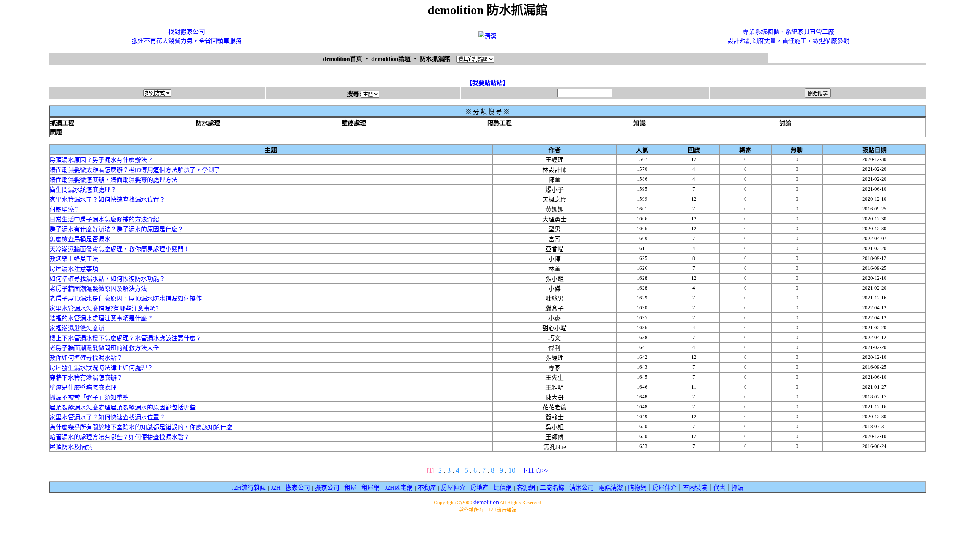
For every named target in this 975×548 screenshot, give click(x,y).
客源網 (526, 487)
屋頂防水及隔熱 (71, 447)
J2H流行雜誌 (249, 487)
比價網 (503, 487)
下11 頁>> (535, 470)
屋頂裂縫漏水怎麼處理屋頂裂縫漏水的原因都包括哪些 (123, 407)
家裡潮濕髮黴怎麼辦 (77, 328)
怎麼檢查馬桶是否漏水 (80, 239)
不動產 (427, 487)
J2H (276, 487)
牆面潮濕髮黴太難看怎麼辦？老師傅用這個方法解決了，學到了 (135, 170)
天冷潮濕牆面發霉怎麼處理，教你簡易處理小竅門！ (120, 249)
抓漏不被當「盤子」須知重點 (89, 397)
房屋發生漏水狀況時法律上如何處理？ (101, 368)
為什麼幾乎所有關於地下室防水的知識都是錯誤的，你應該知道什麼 (141, 427)
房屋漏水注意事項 (74, 269)
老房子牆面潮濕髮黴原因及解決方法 (98, 288)
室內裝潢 (695, 487)
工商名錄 (552, 487)
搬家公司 (298, 487)
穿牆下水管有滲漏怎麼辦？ (86, 377)
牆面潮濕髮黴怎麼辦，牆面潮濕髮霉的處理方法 (113, 180)
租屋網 (370, 487)
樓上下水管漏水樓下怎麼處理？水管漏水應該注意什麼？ (126, 338)
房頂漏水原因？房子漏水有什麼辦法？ (101, 160)
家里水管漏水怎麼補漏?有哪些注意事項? (104, 308)
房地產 (479, 487)
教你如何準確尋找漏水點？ (86, 358)
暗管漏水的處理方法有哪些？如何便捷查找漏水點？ (120, 437)
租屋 (350, 487)
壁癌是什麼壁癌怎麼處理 (83, 387)
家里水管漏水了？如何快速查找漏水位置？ (107, 199)
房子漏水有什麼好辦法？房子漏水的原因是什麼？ (117, 229)
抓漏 (738, 487)
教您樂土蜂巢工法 (74, 259)
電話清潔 (611, 487)
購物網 (637, 487)
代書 (719, 487)
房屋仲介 (453, 487)
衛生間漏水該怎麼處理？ (83, 189)
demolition (486, 502)
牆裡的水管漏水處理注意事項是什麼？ (101, 318)
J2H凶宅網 (399, 487)
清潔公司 (581, 487)
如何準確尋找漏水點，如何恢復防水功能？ (107, 279)
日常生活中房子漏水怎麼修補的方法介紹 (104, 219)
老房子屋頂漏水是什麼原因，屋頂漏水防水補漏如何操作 (126, 298)
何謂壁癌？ (65, 209)
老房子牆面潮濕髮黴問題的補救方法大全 (104, 348)
